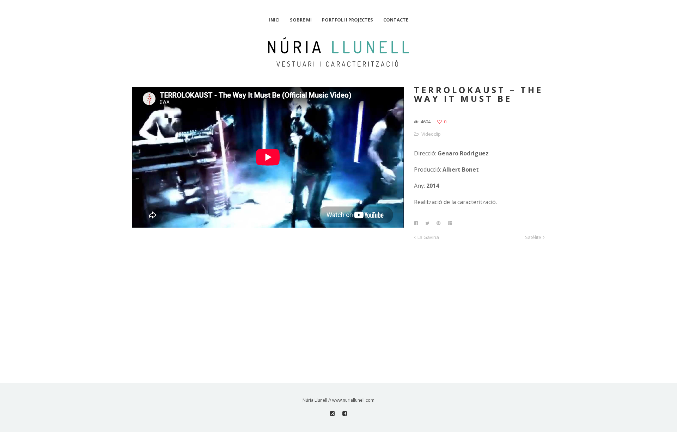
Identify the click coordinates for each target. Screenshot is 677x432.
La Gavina (428, 237)
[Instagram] (332, 413)
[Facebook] (344, 413)
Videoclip (431, 134)
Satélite (533, 237)
